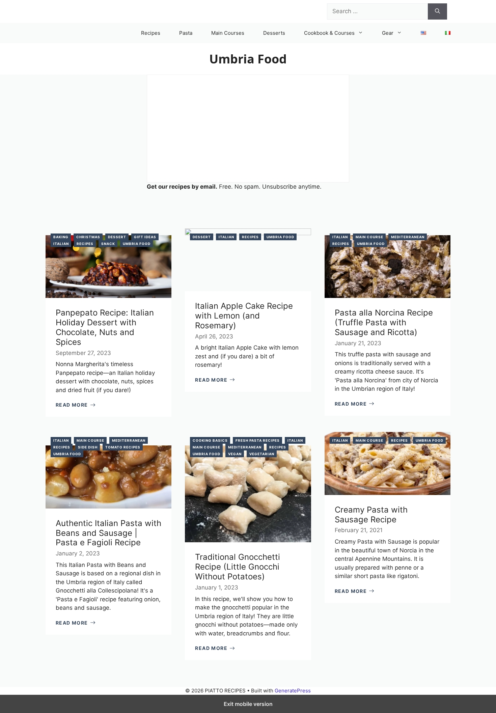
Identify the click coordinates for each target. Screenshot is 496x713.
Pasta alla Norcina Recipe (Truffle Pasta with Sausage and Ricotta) (384, 322)
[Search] (437, 11)
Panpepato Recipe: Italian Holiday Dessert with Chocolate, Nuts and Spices (105, 327)
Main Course (369, 237)
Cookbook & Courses (329, 33)
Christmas (88, 237)
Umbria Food (136, 244)
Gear (387, 33)
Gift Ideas (145, 237)
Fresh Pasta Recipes (258, 440)
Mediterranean (407, 237)
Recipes (150, 33)
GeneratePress (293, 690)
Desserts (274, 33)
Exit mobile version (248, 704)
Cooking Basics (210, 440)
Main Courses (227, 33)
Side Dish (88, 447)
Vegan (235, 454)
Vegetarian (261, 454)
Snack (108, 244)
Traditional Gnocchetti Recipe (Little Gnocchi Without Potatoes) (237, 566)
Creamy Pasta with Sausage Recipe (371, 514)
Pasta (185, 33)
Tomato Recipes (122, 447)
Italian (61, 244)
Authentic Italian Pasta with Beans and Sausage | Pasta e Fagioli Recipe (108, 533)
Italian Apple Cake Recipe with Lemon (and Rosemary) (244, 315)
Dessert (117, 237)
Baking (60, 237)
